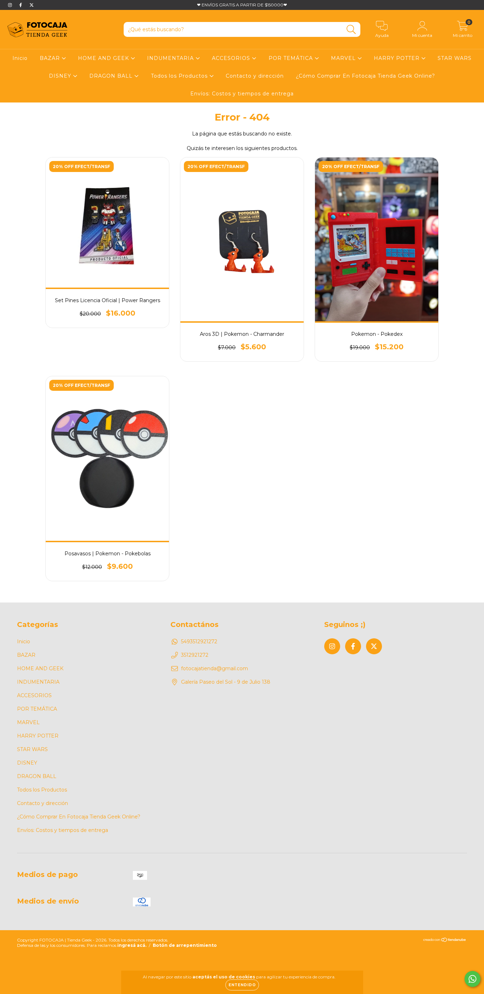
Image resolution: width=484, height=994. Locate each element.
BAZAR (51, 58)
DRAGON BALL (111, 76)
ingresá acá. (131, 945)
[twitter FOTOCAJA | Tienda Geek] (31, 5)
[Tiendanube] (445, 940)
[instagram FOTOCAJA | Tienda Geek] (10, 5)
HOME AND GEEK (104, 58)
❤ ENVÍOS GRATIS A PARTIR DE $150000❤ (242, 4)
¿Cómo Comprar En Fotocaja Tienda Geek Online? (365, 76)
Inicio (20, 58)
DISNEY (61, 76)
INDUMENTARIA (171, 58)
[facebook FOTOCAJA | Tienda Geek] (21, 5)
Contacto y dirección (255, 76)
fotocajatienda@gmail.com (214, 668)
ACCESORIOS (232, 58)
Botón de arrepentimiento (185, 945)
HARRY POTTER (397, 58)
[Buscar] (351, 29)
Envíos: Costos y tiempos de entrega (242, 93)
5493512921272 (199, 641)
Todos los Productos (180, 76)
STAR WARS (455, 58)
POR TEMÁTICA (292, 58)
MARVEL (344, 58)
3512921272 (194, 655)
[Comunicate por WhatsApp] (472, 979)
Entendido (242, 985)
